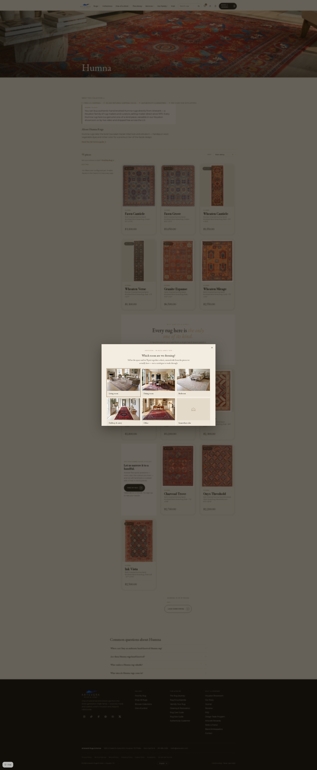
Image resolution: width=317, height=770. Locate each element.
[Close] (212, 348)
